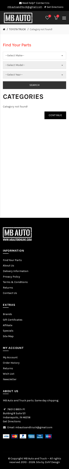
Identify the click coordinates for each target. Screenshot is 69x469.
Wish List (8, 373)
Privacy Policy (11, 276)
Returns (8, 287)
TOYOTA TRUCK (17, 29)
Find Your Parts (12, 260)
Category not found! (41, 29)
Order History (11, 362)
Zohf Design (52, 462)
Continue (55, 115)
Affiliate (7, 325)
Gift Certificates (12, 319)
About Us (8, 265)
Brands (7, 314)
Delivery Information (15, 271)
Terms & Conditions (15, 282)
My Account (10, 357)
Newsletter (9, 379)
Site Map (8, 336)
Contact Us (10, 293)
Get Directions (55, 7)
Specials (8, 330)
